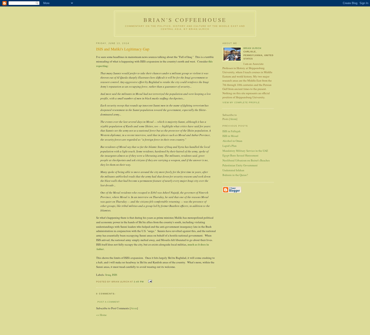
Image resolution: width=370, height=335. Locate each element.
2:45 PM (139, 281)
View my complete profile (241, 102)
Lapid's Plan (229, 146)
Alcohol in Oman (232, 141)
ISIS (114, 275)
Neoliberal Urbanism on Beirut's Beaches (246, 160)
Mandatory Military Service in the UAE (245, 151)
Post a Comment (108, 302)
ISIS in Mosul (230, 136)
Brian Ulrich (252, 48)
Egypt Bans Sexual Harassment (240, 155)
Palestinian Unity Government (240, 165)
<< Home (101, 315)
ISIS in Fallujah (231, 131)
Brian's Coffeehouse (185, 19)
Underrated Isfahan (233, 170)
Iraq (108, 275)
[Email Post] (149, 281)
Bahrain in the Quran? (235, 175)
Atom (134, 308)
